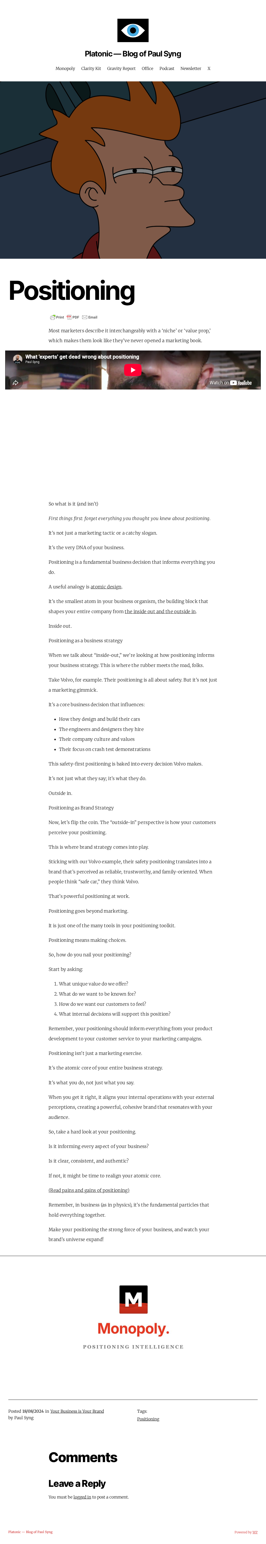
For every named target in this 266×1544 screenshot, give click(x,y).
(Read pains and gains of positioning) (89, 1190)
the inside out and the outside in (160, 611)
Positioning (148, 1419)
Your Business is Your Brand (77, 1411)
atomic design (106, 587)
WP (255, 1532)
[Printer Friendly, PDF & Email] (74, 317)
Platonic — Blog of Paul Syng (133, 53)
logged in (82, 1497)
